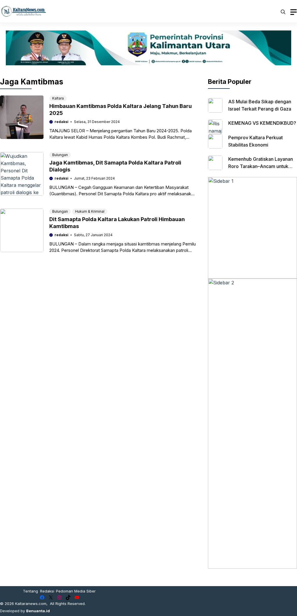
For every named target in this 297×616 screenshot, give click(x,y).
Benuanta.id (38, 610)
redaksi (61, 122)
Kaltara (58, 98)
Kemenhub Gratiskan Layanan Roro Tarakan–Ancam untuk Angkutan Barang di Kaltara (260, 166)
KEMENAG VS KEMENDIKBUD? (262, 123)
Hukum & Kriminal (89, 211)
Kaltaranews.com (30, 603)
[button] (283, 11)
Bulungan (60, 155)
